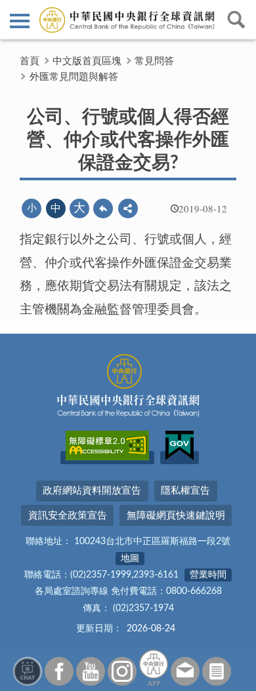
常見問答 (154, 61)
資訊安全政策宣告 (67, 516)
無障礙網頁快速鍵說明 (176, 516)
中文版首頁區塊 (87, 61)
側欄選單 (19, 19)
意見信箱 (185, 671)
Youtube (90, 671)
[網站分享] (128, 208)
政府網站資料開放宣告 (92, 491)
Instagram (122, 671)
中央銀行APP (153, 668)
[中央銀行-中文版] (128, 19)
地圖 (130, 558)
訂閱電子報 (216, 671)
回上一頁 (103, 208)
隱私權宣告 (185, 491)
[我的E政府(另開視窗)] (179, 457)
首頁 (29, 61)
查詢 (236, 19)
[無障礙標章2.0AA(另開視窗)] (107, 457)
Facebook (59, 671)
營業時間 (208, 575)
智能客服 (27, 671)
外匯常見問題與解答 (74, 77)
